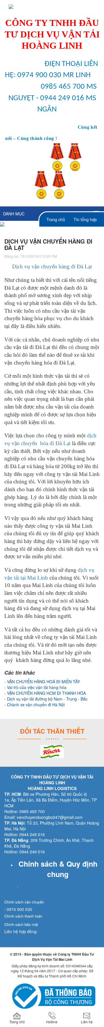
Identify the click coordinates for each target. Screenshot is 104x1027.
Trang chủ (56, 219)
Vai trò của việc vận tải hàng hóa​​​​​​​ (36, 687)
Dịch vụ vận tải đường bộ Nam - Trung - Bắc (47, 699)
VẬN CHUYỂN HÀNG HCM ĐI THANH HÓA (46, 693)
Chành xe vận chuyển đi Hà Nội (36, 704)
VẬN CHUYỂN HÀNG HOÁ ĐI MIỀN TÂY (43, 681)
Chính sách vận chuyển (24, 902)
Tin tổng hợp (85, 219)
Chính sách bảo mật (21, 924)
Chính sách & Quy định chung (57, 869)
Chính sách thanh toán (23, 916)
